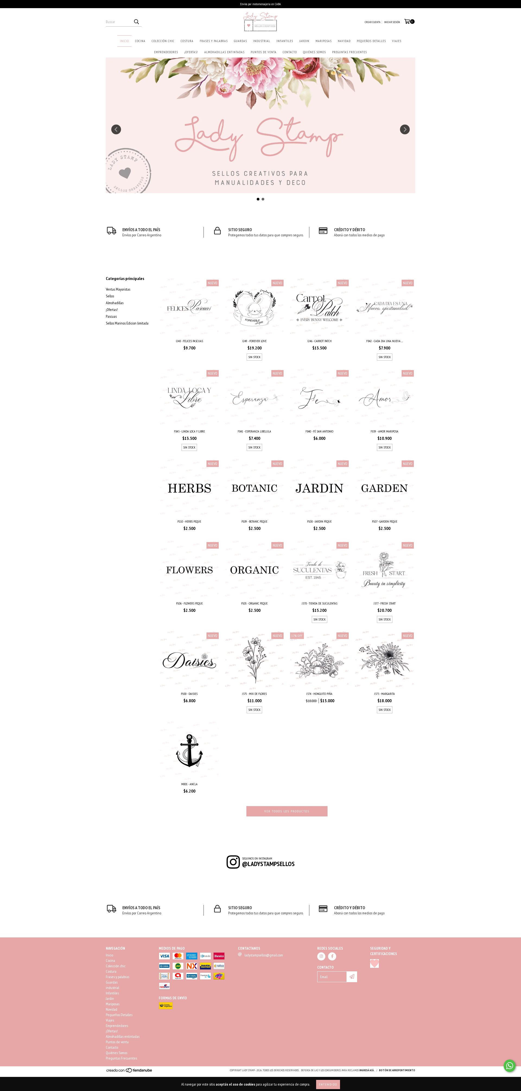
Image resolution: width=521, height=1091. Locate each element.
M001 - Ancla (189, 784)
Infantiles (285, 41)
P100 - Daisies (189, 694)
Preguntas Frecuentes (349, 52)
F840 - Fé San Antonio (319, 431)
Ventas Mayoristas (118, 289)
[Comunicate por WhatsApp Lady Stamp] (510, 1066)
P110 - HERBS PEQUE (189, 521)
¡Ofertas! (191, 52)
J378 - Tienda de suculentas (319, 603)
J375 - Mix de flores (254, 694)
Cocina (140, 41)
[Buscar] (136, 22)
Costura (187, 41)
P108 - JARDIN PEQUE (319, 521)
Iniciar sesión (392, 22)
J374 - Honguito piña (319, 694)
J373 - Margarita (384, 694)
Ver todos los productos (286, 811)
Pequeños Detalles (371, 41)
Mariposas (324, 41)
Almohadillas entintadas (224, 52)
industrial (261, 41)
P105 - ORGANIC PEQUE (254, 603)
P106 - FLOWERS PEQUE (189, 603)
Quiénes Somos (314, 52)
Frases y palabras (214, 41)
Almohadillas (114, 302)
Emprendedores (166, 52)
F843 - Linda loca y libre (189, 431)
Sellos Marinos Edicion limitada (127, 323)
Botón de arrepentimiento (397, 1070)
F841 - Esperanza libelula (254, 431)
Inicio (124, 41)
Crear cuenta (372, 22)
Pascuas (111, 316)
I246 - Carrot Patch (319, 341)
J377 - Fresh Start (385, 603)
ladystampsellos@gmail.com (263, 955)
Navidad (344, 41)
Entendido (328, 1084)
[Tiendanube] (129, 1072)
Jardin (304, 41)
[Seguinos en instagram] (321, 956)
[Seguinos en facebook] (332, 956)
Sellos (110, 296)
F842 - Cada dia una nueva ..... (384, 341)
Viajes (396, 41)
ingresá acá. (366, 1070)
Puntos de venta (264, 52)
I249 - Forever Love (254, 341)
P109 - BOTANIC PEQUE (254, 521)
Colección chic (163, 41)
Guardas (240, 41)
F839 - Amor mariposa (384, 431)
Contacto (290, 52)
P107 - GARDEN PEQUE (384, 521)
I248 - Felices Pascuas (189, 341)
